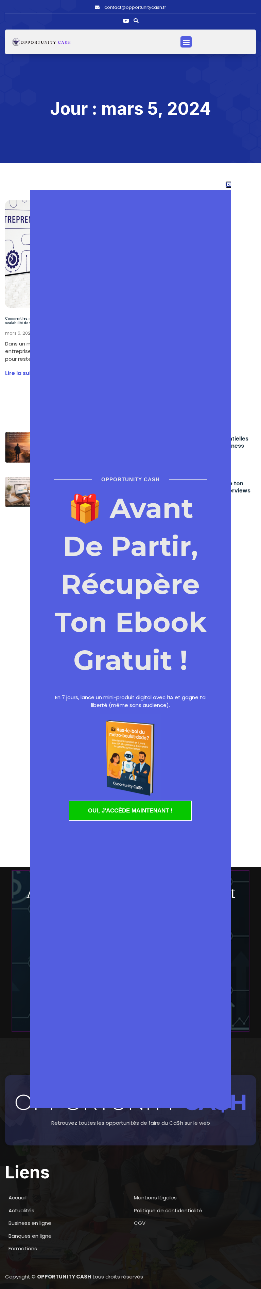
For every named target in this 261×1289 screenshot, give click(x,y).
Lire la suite (20, 373)
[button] (135, 20)
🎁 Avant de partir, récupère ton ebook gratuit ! (130, 584)
